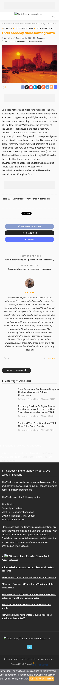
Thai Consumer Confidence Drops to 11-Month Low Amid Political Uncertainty (38, 392)
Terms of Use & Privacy (21, 664)
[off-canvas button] (5, 16)
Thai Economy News (23, 28)
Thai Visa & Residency (13, 519)
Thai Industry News (44, 28)
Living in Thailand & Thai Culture (19, 515)
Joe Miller (8, 38)
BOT (6, 41)
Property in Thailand (12, 508)
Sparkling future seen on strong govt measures (29, 269)
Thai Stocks (47, 453)
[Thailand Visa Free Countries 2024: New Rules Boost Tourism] (8, 423)
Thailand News (7, 460)
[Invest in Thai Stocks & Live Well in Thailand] (29, 13)
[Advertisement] (29, 5)
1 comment (40, 38)
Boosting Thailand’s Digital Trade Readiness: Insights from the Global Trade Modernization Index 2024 (38, 409)
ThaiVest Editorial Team (29, 399)
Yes (31, 679)
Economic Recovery (17, 41)
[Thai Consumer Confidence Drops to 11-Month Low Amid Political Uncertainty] (8, 389)
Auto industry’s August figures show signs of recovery (29, 259)
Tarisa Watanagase (34, 41)
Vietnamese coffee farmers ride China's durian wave (29, 577)
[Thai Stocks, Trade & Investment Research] (27, 638)
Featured (7, 28)
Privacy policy (44, 679)
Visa (45, 456)
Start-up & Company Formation (18, 511)
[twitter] (8, 358)
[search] (53, 16)
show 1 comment (15, 370)
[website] (5, 358)
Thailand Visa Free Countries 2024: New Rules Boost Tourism (37, 425)
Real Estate (27, 456)
